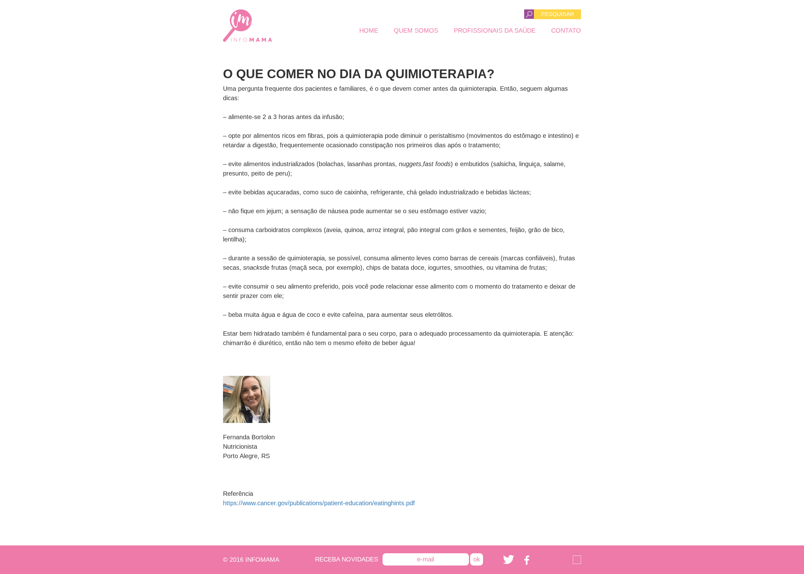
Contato (566, 30)
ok (476, 559)
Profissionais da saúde (494, 30)
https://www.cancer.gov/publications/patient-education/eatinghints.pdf (319, 503)
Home (368, 30)
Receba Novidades (346, 559)
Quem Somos (416, 30)
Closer (577, 559)
